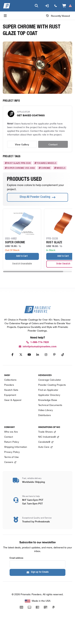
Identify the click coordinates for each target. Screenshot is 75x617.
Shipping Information (15, 447)
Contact (53, 144)
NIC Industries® (47, 437)
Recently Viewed (60, 15)
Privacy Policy (12, 452)
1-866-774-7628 (39, 342)
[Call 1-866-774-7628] (55, 6)
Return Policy (11, 442)
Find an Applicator (48, 390)
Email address (16, 557)
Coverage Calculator (49, 380)
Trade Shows (45, 432)
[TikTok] (62, 354)
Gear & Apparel (12, 400)
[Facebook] (12, 354)
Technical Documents (50, 405)
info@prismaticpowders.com (40, 346)
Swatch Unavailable (22, 264)
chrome (45, 167)
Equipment (10, 395)
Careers (8, 462)
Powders (9, 385)
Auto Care (43, 447)
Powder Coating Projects (52, 385)
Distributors (44, 415)
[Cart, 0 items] (67, 5)
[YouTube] (29, 354)
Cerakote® (44, 442)
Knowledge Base (47, 400)
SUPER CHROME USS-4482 (21, 167)
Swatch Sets (11, 390)
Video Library (45, 410)
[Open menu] (5, 16)
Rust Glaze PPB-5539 (19, 163)
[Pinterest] (54, 354)
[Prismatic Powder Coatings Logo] (6, 5)
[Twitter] (20, 354)
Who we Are (11, 432)
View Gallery (22, 144)
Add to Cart (22, 256)
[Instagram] (45, 354)
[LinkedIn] (37, 354)
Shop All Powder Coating (35, 197)
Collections (10, 380)
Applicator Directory (49, 395)
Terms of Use (11, 457)
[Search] (36, 6)
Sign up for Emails (40, 572)
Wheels (61, 167)
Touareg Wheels (46, 163)
